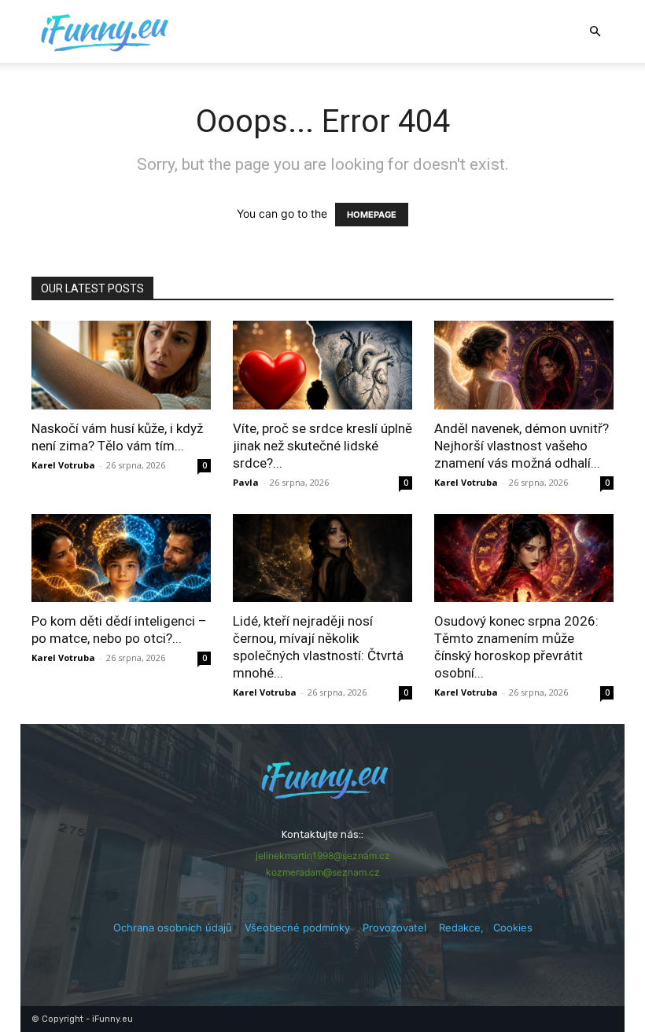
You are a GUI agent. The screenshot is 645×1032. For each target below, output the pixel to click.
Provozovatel (394, 927)
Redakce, (466, 927)
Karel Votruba (63, 465)
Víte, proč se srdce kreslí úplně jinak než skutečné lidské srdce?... (322, 446)
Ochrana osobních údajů (172, 927)
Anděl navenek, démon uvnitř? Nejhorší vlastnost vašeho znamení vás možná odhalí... (521, 446)
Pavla (246, 482)
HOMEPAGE (371, 214)
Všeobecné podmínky (297, 927)
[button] (595, 31)
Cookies (513, 927)
